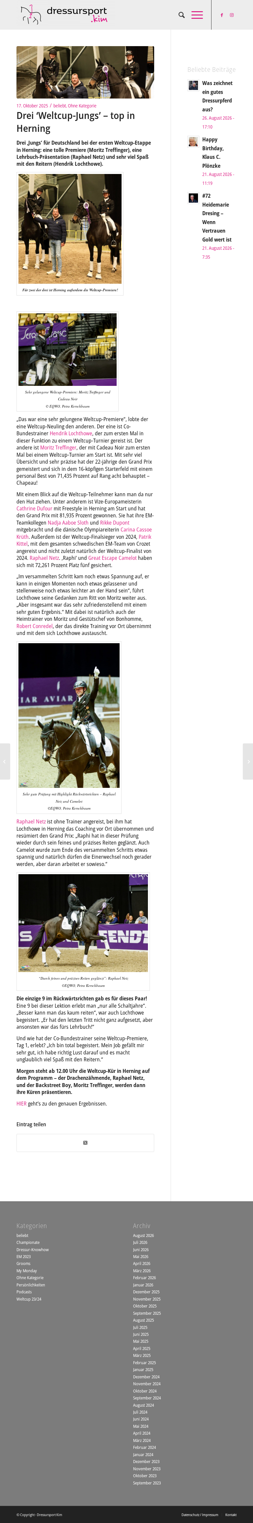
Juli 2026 (140, 1242)
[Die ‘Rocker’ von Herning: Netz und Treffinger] (248, 761)
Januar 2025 (143, 1369)
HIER (21, 1103)
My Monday (26, 1271)
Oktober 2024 (144, 1391)
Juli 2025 (140, 1327)
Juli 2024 (140, 1412)
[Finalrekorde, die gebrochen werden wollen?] (5, 761)
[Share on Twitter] (85, 1142)
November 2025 (146, 1299)
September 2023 (147, 1483)
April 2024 (141, 1433)
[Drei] (85, 72)
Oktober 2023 (144, 1476)
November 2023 (146, 1469)
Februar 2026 (144, 1277)
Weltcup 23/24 (28, 1299)
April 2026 (141, 1263)
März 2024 (142, 1440)
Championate (28, 1242)
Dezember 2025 (146, 1292)
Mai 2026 (140, 1256)
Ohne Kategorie (82, 105)
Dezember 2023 (146, 1461)
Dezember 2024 (146, 1377)
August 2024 (143, 1405)
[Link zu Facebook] (222, 15)
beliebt (59, 105)
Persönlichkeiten (30, 1285)
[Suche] (178, 15)
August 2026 (143, 1235)
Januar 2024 (143, 1454)
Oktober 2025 (144, 1306)
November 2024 (146, 1384)
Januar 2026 (143, 1285)
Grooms (23, 1263)
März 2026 (142, 1271)
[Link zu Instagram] (232, 15)
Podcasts (24, 1292)
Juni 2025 (141, 1334)
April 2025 (141, 1348)
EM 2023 (23, 1256)
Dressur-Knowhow (32, 1249)
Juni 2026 (141, 1249)
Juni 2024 (141, 1419)
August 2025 (143, 1320)
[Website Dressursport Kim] (65, 15)
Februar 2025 (144, 1362)
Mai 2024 (140, 1426)
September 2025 (147, 1313)
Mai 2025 (140, 1341)
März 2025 (142, 1355)
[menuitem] (178, 15)
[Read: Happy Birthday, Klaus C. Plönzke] (193, 142)
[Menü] (194, 15)
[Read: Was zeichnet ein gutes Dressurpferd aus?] (193, 85)
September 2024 (147, 1398)
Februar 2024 (144, 1447)
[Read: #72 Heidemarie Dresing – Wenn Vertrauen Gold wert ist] (193, 198)
